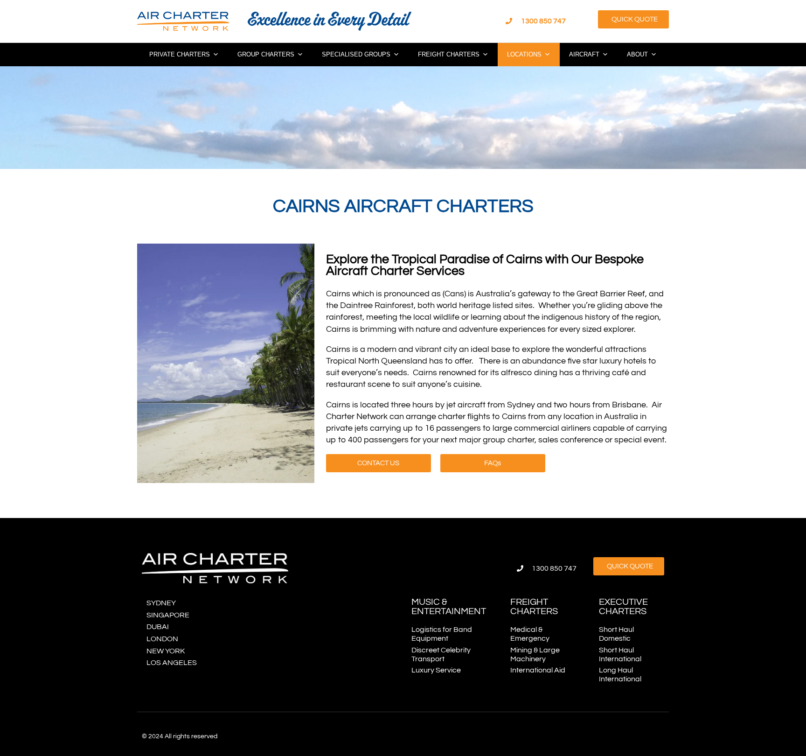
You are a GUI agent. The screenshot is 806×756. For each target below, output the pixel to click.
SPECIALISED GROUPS (356, 54)
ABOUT (637, 54)
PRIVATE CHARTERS (179, 54)
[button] (633, 19)
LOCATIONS (524, 54)
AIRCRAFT (584, 54)
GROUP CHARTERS (265, 54)
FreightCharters (534, 606)
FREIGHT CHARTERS (448, 54)
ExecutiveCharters (623, 606)
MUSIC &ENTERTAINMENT (448, 606)
